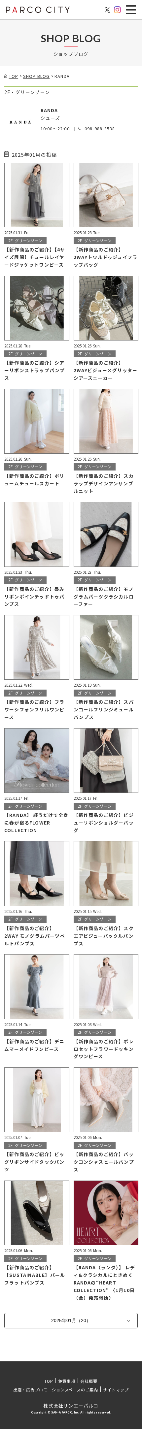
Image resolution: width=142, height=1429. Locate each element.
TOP (48, 1381)
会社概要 (88, 1381)
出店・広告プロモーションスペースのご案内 (55, 1389)
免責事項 (66, 1381)
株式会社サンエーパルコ (70, 1405)
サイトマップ (116, 1389)
